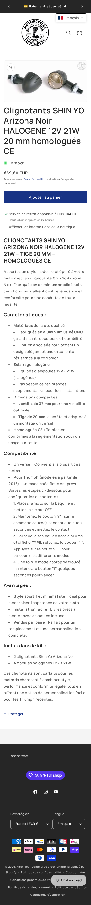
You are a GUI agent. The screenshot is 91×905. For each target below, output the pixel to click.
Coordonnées (76, 872)
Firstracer (24, 866)
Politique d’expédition (71, 887)
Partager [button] (16, 713)
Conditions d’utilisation (47, 894)
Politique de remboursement (29, 887)
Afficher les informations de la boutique (42, 226)
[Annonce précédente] (9, 6)
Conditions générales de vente (33, 880)
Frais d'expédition (35, 179)
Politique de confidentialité (41, 872)
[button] (9, 33)
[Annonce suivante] (82, 6)
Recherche (19, 755)
